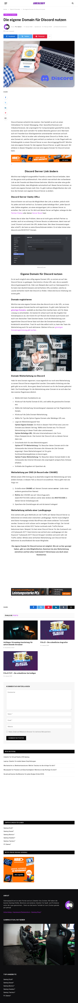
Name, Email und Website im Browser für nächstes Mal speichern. (30, 732)
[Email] (5, 118)
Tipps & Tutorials (10, 14)
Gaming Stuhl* (8, 828)
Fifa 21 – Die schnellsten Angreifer (54, 642)
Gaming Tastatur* (9, 841)
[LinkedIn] (5, 108)
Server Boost (37, 213)
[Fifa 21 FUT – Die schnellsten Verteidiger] (20, 660)
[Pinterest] (5, 113)
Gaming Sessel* (9, 831)
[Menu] (5, 3)
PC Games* (7, 844)
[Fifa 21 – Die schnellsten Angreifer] (57, 630)
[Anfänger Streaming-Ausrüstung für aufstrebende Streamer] (20, 630)
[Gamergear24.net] (39, 3)
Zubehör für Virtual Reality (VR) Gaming (16, 757)
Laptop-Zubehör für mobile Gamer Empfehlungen (20, 761)
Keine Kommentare (61, 26)
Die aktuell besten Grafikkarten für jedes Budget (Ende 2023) (24, 774)
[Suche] (72, 3)
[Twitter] (5, 103)
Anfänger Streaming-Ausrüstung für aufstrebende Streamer (18, 643)
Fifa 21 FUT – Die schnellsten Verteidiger (19, 673)
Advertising (7, 912)
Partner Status (16, 213)
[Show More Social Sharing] (50, 36)
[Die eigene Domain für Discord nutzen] (39, 64)
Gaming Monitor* (9, 834)
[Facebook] (5, 97)
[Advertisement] (44, 105)
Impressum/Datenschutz (21, 912)
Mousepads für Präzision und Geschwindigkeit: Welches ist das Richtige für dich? (30, 770)
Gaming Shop (36, 912)
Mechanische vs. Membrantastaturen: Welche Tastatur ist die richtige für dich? (29, 765)
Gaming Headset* (9, 838)
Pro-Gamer (18, 26)
